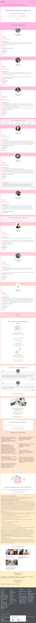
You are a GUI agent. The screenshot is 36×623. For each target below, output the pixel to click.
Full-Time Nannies (4, 576)
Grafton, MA (27, 451)
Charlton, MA (3, 457)
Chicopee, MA (14, 458)
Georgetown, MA (27, 450)
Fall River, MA (26, 443)
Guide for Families (4, 602)
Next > (18, 314)
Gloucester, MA (21, 451)
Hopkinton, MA (32, 461)
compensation (15, 535)
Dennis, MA (14, 464)
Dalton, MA (3, 463)
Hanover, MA (26, 458)
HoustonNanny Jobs (23, 600)
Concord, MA (14, 459)
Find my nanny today (18, 393)
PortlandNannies (31, 597)
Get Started (18, 220)
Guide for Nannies (4, 603)
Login (29, 1)
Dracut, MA (12, 466)
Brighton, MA (10, 452)
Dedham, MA (3, 464)
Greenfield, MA (29, 452)
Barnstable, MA (3, 444)
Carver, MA (14, 456)
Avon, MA (13, 441)
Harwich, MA (21, 459)
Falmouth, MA (32, 443)
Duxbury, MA (8, 467)
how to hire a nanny (18, 536)
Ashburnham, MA (4, 440)
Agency (2, 600)
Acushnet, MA (13, 437)
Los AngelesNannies (31, 593)
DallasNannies (30, 600)
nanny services (29, 536)
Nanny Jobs (12, 595)
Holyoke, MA (21, 461)
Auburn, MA (9, 441)
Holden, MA (26, 460)
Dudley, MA (3, 467)
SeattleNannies (30, 601)
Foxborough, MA (22, 445)
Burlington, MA (14, 453)
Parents (2, 592)
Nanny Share (3, 593)
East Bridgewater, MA (22, 437)
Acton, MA (8, 437)
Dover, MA (8, 466)
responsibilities (10, 503)
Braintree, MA (8, 451)
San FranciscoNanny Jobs (22, 591)
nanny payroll (18, 499)
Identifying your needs (10, 566)
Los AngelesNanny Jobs (22, 594)
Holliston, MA (31, 460)
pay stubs (32, 527)
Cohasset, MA (8, 459)
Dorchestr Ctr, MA (9, 465)
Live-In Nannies (23, 576)
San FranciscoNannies (30, 591)
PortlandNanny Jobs (23, 598)
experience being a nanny (10, 515)
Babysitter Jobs (12, 592)
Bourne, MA (12, 450)
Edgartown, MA (28, 439)
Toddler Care (22, 577)
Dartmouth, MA (13, 463)
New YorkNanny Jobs (23, 597)
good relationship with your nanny (7, 534)
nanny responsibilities (7, 535)
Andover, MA (3, 439)
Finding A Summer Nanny (10, 557)
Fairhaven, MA (21, 443)
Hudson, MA (21, 462)
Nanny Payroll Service (4, 595)
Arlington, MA (8, 439)
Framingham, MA (28, 445)
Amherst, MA (14, 438)
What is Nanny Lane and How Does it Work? (23, 558)
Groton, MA (21, 453)
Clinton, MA (4, 459)
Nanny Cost (12, 603)
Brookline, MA (8, 453)
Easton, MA (30, 438)
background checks (4, 499)
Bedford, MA (11, 445)
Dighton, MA (3, 465)
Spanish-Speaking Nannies (5, 577)
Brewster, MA (13, 451)
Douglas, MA (3, 466)
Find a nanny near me (18, 470)
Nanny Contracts (4, 599)
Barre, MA (8, 444)
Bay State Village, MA (5, 445)
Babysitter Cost (12, 599)
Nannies (5, 4)
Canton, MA (9, 456)
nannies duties (30, 504)
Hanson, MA (31, 458)
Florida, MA (27, 444)
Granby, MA (31, 451)
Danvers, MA (8, 463)
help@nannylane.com (8, 617)
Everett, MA (21, 440)
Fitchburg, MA (21, 444)
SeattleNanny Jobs (22, 602)
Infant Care (18, 576)
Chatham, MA (8, 457)
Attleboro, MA (3, 441)
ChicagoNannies (31, 594)
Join (33, 1)
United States (10, 4)
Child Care (11, 593)
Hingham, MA (31, 459)
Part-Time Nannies (29, 576)
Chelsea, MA (9, 458)
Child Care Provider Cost (13, 601)
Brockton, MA (3, 453)
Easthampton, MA (30, 437)
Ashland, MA (10, 440)
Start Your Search (18, 360)
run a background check (14, 532)
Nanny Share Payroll (4, 596)
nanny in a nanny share (14, 521)
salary (5, 527)
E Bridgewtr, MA (21, 439)
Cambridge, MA (4, 456)
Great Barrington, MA (22, 452)
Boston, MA (8, 450)
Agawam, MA (3, 438)
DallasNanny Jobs (22, 601)
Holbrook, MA (21, 460)
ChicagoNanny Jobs (22, 595)
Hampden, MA (21, 458)
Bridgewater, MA (4, 452)
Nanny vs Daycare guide (25, 541)
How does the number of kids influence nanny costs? (11, 568)
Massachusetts (16, 4)
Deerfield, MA (8, 464)
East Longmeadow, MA (23, 438)
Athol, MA (14, 440)
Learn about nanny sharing (18, 416)
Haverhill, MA (26, 459)
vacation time (23, 528)
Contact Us (3, 608)
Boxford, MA (3, 451)
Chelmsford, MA (4, 458)
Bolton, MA (3, 450)
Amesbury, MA (9, 438)
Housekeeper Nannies (11, 576)
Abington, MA (3, 437)
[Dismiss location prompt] (24, 616)
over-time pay (16, 528)
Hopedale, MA (26, 461)
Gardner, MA (21, 450)
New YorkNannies (31, 596)
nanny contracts (11, 499)
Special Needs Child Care (15, 577)
